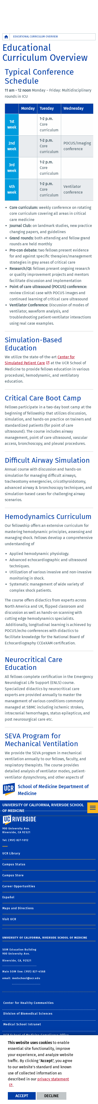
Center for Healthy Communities (28, 1003)
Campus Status (13, 864)
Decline (51, 1096)
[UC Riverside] (11, 789)
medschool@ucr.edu (26, 978)
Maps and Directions (18, 908)
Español (8, 897)
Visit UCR (9, 919)
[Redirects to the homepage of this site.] (6, 37)
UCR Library (11, 853)
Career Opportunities (18, 886)
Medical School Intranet (22, 1024)
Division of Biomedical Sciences (28, 1013)
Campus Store (13, 875)
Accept (21, 1096)
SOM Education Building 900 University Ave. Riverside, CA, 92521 (19, 955)
